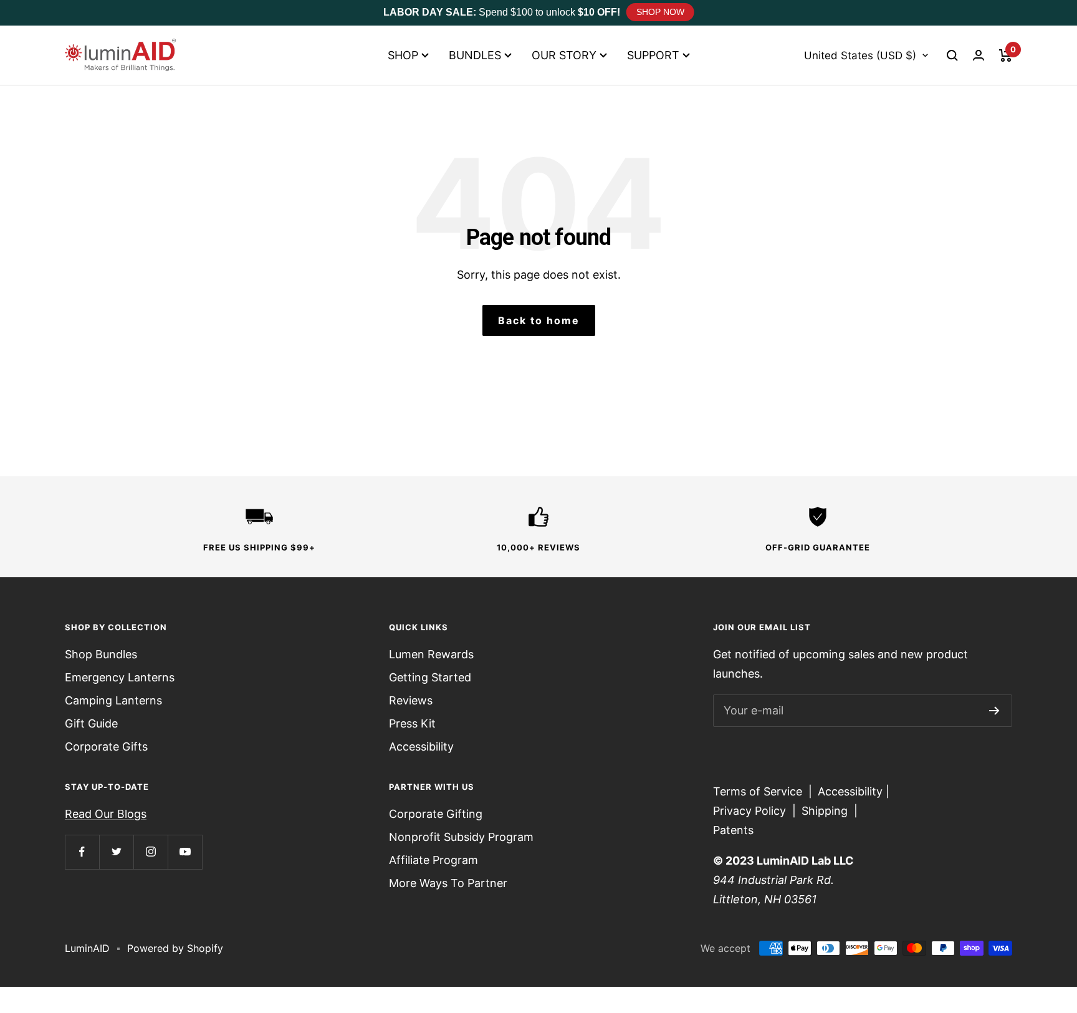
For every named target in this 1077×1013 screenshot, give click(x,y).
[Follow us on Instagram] (150, 852)
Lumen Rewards (431, 654)
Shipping (825, 810)
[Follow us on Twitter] (116, 852)
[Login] (978, 55)
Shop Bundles (101, 654)
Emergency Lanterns (120, 677)
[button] (952, 55)
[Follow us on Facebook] (82, 852)
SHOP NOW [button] (660, 12)
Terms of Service (757, 791)
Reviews (411, 700)
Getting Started (430, 677)
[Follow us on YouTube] (185, 852)
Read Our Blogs (105, 813)
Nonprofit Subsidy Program (461, 836)
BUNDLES (475, 55)
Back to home (539, 320)
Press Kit (412, 723)
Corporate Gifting (435, 813)
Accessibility (421, 746)
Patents (733, 830)
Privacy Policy (749, 810)
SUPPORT (653, 55)
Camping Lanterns (113, 700)
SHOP (403, 55)
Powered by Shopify (175, 948)
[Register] (994, 710)
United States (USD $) (860, 55)
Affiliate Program (433, 860)
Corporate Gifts (106, 746)
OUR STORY (564, 55)
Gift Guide (91, 723)
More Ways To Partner (448, 883)
